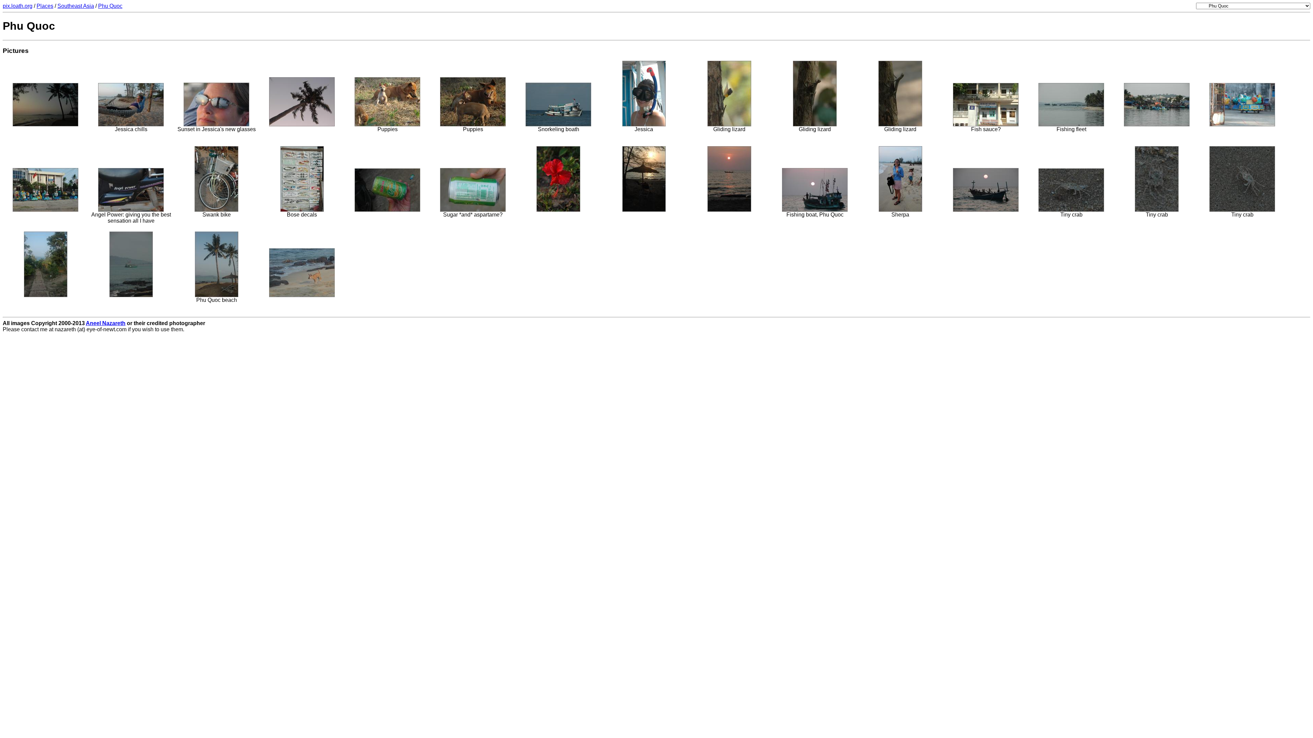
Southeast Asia (75, 6)
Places (45, 6)
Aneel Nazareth (105, 323)
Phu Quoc (110, 6)
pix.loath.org (17, 6)
